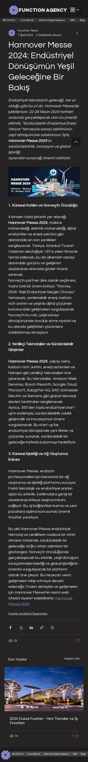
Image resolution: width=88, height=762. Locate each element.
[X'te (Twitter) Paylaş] (21, 627)
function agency (43, 10)
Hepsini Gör (72, 658)
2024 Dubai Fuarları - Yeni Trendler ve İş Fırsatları (44, 721)
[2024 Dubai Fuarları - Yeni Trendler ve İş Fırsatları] (44, 689)
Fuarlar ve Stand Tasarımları (27, 613)
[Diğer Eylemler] (77, 33)
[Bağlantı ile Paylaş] (42, 627)
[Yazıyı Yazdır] (52, 627)
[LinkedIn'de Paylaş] (31, 627)
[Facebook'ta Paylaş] (10, 627)
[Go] (76, 141)
